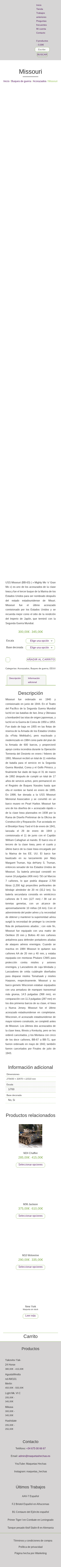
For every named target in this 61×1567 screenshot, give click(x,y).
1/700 (11, 1089)
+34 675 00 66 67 (36, 1448)
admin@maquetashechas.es (34, 1456)
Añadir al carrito (41, 659)
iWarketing (41, 1553)
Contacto (40, 33)
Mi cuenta (41, 29)
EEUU (53, 668)
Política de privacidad (31, 1547)
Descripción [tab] (15, 678)
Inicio (38, 5)
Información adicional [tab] (34, 680)
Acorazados (39, 81)
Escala (10, 640)
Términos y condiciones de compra (32, 1540)
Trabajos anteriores (41, 15)
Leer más (30, 1315)
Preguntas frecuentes (41, 23)
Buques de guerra (21, 81)
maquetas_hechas (36, 1471)
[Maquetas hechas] (17, 30)
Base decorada (14, 647)
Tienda (39, 9)
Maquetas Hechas (36, 1463)
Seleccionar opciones (30, 1164)
